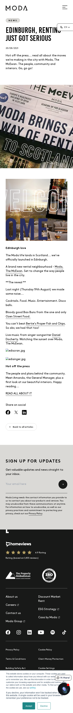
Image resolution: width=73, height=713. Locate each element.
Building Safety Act (16, 668)
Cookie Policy (45, 650)
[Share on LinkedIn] (24, 412)
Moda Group (14, 621)
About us (12, 596)
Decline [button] (44, 705)
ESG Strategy (47, 609)
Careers (11, 605)
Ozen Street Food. (18, 316)
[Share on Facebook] (8, 412)
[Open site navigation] (66, 7)
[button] (65, 27)
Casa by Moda (47, 617)
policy (33, 687)
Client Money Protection (50, 659)
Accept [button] (29, 705)
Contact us (13, 613)
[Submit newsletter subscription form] (62, 484)
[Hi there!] (64, 689)
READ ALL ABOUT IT (19, 393)
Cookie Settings (46, 668)
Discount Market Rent (49, 598)
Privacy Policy (35, 514)
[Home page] (16, 8)
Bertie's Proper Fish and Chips (45, 323)
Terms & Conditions (16, 659)
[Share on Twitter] (16, 412)
